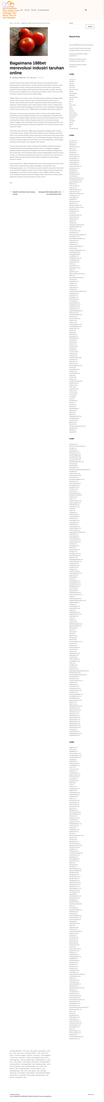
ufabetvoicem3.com (74, 890)
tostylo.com (72, 510)
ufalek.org (72, 596)
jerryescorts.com (73, 575)
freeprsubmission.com (75, 956)
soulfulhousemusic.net (75, 690)
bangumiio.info (73, 361)
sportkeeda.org (73, 645)
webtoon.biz (72, 547)
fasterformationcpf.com (75, 500)
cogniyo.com (72, 651)
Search (71, 23)
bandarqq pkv (40, 1075)
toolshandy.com (73, 295)
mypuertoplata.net (74, 164)
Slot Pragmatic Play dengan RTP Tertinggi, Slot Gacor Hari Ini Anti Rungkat (11, 13)
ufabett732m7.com (74, 950)
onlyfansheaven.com (74, 267)
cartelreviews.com (74, 825)
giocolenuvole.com (74, 800)
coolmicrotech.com (74, 993)
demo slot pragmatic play (35, 1057)
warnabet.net (72, 404)
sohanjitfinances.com (75, 688)
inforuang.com (73, 279)
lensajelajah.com (73, 780)
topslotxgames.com (74, 195)
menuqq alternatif (15, 1051)
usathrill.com (72, 978)
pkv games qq (14, 1075)
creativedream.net (74, 262)
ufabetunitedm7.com (74, 719)
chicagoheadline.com (75, 757)
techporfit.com (73, 152)
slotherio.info (72, 379)
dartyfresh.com (73, 790)
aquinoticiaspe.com (74, 530)
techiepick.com (73, 964)
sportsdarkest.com (74, 545)
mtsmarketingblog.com (75, 326)
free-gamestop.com (74, 485)
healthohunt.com (73, 911)
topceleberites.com (74, 878)
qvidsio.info (72, 375)
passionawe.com (73, 669)
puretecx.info (72, 344)
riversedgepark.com (74, 765)
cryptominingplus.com (75, 528)
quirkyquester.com (74, 678)
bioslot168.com (73, 1034)
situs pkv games (73, 128)
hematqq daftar (26, 1064)
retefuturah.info (73, 913)
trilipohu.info (72, 430)
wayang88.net (73, 894)
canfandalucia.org (74, 982)
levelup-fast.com (73, 864)
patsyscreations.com (74, 775)
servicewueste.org (74, 185)
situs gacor (72, 79)
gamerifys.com (73, 142)
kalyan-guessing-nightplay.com (77, 234)
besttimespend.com (74, 647)
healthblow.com (73, 242)
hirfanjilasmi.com (73, 655)
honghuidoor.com (74, 209)
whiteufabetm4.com (74, 898)
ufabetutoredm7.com (74, 725)
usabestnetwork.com (74, 493)
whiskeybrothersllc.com (75, 733)
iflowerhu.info (73, 424)
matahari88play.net (74, 538)
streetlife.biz (72, 396)
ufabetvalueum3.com (75, 884)
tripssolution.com (73, 841)
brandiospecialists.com (75, 215)
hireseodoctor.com (74, 861)
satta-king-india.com (74, 843)
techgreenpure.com (74, 821)
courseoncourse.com (75, 460)
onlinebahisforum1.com (75, 755)
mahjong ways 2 (40, 1060)
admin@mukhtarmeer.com (18, 77)
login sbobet (30, 1073)
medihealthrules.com (75, 976)
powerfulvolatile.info (74, 373)
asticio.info (72, 633)
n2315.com (72, 264)
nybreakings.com (73, 986)
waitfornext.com (73, 929)
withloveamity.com (74, 804)
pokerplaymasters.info (75, 458)
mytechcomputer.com (75, 1032)
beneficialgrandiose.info (75, 365)
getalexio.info (73, 639)
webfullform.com (73, 172)
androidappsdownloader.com (77, 238)
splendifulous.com (74, 874)
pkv (70, 103)
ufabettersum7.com (74, 711)
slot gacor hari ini (30, 1053)
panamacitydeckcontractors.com (78, 291)
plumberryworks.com (74, 672)
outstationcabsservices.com (76, 987)
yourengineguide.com (75, 984)
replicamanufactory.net (75, 870)
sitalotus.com (72, 620)
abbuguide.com (73, 810)
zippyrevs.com (73, 187)
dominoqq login (24, 1068)
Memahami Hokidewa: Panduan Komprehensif (78, 65)
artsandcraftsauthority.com (76, 1036)
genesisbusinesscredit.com (76, 277)
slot (11, 182)
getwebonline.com (74, 265)
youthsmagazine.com (75, 542)
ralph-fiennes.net (73, 271)
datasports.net (73, 569)
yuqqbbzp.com (73, 849)
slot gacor (36, 1055)
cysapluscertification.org (75, 381)
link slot (71, 99)
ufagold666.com (73, 958)
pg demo (71, 118)
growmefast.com (73, 590)
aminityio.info (72, 348)
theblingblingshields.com (76, 559)
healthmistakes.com (74, 612)
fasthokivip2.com (73, 524)
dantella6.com (73, 199)
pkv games (72, 120)
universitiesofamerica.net (76, 180)
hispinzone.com (73, 203)
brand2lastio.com (74, 256)
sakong (71, 91)
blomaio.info (72, 367)
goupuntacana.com (74, 763)
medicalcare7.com (74, 217)
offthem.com (72, 148)
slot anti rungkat (20, 1055)
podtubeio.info (73, 371)
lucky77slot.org (73, 588)
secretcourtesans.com (75, 753)
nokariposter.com (73, 232)
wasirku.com (72, 330)
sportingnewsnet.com (75, 553)
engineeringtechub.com (75, 573)
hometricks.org (73, 657)
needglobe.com (73, 665)
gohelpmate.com (73, 244)
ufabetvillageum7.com (75, 888)
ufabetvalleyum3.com (75, 727)
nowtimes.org (73, 391)
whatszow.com (73, 816)
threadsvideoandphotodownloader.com (79, 469)
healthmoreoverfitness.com (76, 193)
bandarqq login (41, 1064)
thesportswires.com (74, 549)
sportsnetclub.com (74, 514)
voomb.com (72, 579)
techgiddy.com (73, 471)
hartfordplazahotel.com (75, 416)
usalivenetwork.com (74, 473)
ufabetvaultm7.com (74, 886)
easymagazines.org (74, 653)
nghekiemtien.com (74, 328)
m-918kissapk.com (74, 418)
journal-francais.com (74, 318)
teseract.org (72, 947)
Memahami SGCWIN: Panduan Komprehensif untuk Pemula (77, 60)
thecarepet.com (73, 450)
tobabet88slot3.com (74, 698)
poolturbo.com (73, 334)
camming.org (72, 759)
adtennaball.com (73, 219)
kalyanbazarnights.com (75, 205)
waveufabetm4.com (74, 892)
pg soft (29, 1055)
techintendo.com (73, 819)
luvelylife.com (73, 283)
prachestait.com (73, 336)
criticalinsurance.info (74, 230)
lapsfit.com (72, 862)
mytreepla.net (73, 866)
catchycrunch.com (74, 769)
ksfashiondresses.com (75, 614)
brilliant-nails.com (74, 312)
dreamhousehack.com (75, 995)
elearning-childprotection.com (77, 250)
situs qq (71, 83)
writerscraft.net (73, 248)
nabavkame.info (73, 420)
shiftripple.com (73, 682)
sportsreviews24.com (75, 585)
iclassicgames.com (74, 520)
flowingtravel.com (74, 211)
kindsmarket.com (73, 281)
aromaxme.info (73, 355)
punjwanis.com (73, 444)
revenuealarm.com (74, 1027)
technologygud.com (74, 606)
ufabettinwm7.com (74, 713)
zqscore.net (72, 629)
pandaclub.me (73, 410)
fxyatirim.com (72, 808)
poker (70, 107)
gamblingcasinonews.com (76, 178)
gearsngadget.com (74, 859)
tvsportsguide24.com (74, 583)
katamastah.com (73, 628)
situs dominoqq (73, 97)
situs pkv (26, 1051)
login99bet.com (73, 751)
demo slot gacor (73, 114)
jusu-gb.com (72, 448)
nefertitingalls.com (74, 773)
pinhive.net (72, 402)
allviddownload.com (74, 174)
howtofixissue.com (74, 168)
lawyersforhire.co (73, 534)
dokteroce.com (73, 316)
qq (33, 1064)
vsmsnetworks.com (74, 146)
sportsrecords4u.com (75, 876)
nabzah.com (72, 221)
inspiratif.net (72, 144)
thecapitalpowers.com (75, 696)
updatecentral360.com (75, 626)
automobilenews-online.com (77, 999)
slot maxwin (18, 1062)
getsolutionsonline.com (75, 226)
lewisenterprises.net (74, 792)
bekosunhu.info (73, 363)
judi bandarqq (73, 93)
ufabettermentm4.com (75, 710)
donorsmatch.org (73, 389)
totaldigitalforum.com (74, 1003)
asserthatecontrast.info (75, 357)
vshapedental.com (74, 980)
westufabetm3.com (74, 731)
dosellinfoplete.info (74, 369)
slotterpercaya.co (73, 684)
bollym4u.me (72, 406)
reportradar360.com (74, 303)
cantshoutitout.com (74, 160)
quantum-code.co (74, 933)
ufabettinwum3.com (74, 715)
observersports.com (74, 526)
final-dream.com (73, 937)
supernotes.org (73, 622)
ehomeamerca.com (74, 818)
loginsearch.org (73, 385)
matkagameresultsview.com (76, 224)
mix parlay (21, 1073)
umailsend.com (73, 497)
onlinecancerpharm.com (75, 594)
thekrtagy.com (73, 989)
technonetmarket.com (75, 919)
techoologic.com (73, 972)
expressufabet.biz (74, 162)
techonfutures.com (74, 970)
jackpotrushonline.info (75, 475)
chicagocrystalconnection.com (77, 426)
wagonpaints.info (73, 927)
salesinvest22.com (74, 945)
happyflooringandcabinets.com (77, 600)
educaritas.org (73, 778)
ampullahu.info (73, 353)
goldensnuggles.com (75, 502)
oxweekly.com (73, 289)
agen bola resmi (73, 89)
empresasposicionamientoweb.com (78, 1007)
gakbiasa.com (73, 422)
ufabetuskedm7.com (74, 721)
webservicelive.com (74, 1038)
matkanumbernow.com (75, 189)
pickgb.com (72, 610)
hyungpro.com (73, 551)
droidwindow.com (74, 954)
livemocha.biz (73, 394)
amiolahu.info (73, 350)
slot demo (72, 81)
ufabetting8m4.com (74, 880)
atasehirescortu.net (74, 571)
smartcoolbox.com (74, 686)
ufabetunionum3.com (75, 882)
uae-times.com (73, 140)
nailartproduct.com (74, 829)
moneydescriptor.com (75, 540)
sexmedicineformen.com (75, 680)
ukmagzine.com (73, 489)
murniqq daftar (15, 1064)
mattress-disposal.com (75, 598)
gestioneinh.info (73, 941)
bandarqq (71, 85)
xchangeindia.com (74, 991)
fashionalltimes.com (74, 1001)
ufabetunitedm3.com (74, 717)
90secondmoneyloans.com (76, 835)
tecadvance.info (73, 346)
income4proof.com (74, 777)
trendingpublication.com (75, 706)
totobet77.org (72, 704)
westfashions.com (74, 293)
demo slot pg (72, 113)
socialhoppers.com (74, 260)
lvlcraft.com (72, 833)
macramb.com (73, 285)
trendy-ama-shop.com (75, 948)
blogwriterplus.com (74, 452)
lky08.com (72, 269)
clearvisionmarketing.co (75, 931)
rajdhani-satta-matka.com (76, 246)
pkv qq (71, 101)
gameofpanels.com (74, 236)
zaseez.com (72, 767)
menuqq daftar (44, 1062)
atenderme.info (73, 359)
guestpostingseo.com (75, 454)
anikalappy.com (73, 900)
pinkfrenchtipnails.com (75, 561)
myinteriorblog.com (74, 960)
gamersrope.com (73, 481)
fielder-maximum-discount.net (77, 273)
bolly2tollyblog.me (74, 408)
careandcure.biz (73, 649)
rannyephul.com (73, 301)
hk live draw (72, 105)
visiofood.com (73, 952)
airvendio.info (73, 340)
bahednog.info (73, 463)
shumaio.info (72, 377)
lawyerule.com (73, 322)
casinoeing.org (73, 392)
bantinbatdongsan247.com (76, 461)
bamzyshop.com (73, 966)
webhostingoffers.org (75, 814)
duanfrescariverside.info (75, 904)
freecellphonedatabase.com (76, 479)
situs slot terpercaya (27, 1060)
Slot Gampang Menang (43, 10)
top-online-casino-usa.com (76, 207)
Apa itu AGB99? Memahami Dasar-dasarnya (81, 45)
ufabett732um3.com (74, 923)
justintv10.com (73, 320)
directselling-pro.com (75, 1025)
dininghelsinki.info (74, 902)
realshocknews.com (74, 608)
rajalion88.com (73, 761)
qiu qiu (71, 109)
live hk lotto (72, 116)
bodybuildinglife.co (74, 602)
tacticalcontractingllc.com (76, 694)
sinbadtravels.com (74, 487)
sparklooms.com (73, 692)
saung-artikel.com (74, 522)
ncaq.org (71, 784)
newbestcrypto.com (74, 516)
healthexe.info (73, 342)
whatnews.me (73, 935)
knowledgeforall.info (74, 254)
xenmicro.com (73, 786)
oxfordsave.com (73, 518)
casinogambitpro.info (75, 456)
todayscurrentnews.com (75, 700)
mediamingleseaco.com (75, 324)
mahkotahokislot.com (75, 592)
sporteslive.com (73, 557)
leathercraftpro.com (74, 659)
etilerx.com (72, 905)
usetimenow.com (73, 240)
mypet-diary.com (73, 287)
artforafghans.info (74, 338)
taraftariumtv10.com (74, 307)
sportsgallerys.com (74, 565)
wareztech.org (73, 491)
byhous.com (72, 414)
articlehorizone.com (74, 847)
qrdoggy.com (72, 604)
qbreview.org (72, 183)
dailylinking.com (73, 796)
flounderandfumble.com (75, 909)
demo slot (72, 87)
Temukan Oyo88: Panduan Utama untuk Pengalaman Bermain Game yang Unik (80, 49)
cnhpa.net (72, 618)
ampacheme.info (73, 351)
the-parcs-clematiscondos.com (77, 446)
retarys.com (72, 499)
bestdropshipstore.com (75, 823)
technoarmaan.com (74, 1005)
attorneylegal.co (73, 577)
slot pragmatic (46, 1055)
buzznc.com (72, 1011)
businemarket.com (74, 536)
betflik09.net (72, 782)
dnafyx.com (72, 798)
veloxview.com (73, 729)
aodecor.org (72, 387)
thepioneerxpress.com (75, 166)
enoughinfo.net (73, 400)
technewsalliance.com (75, 917)
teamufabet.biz (73, 170)
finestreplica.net (73, 907)
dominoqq (72, 95)
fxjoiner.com (72, 1013)
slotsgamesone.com (74, 201)
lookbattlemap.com (74, 504)
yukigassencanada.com (75, 845)
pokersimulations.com (75, 868)
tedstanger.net (73, 921)
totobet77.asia (73, 702)
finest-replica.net (73, 939)
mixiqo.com (72, 663)
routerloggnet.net (73, 197)
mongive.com (73, 222)
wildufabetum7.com (74, 735)
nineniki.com (72, 213)
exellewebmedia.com (75, 483)
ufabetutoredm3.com (74, 723)
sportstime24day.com (75, 555)
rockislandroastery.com (75, 1023)
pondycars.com (73, 968)
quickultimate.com (74, 676)
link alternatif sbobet (43, 1073)
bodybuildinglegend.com (76, 310)
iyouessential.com (74, 802)
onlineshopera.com (74, 788)
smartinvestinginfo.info (75, 915)
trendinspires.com (74, 299)
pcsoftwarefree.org (74, 794)
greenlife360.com (74, 158)
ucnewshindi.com (74, 477)
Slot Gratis (33, 10)
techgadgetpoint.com (75, 581)
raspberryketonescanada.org (77, 974)
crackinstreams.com (74, 855)
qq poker (23, 1075)
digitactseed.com (73, 831)
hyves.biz (71, 398)
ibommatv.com (73, 150)
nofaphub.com (73, 771)
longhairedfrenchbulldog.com (77, 532)
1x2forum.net (72, 749)
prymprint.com (73, 643)
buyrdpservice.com (74, 506)
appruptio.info (73, 432)
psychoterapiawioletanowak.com (78, 674)
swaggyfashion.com (74, 305)
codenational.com (74, 1019)
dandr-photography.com (75, 314)
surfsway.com (73, 827)
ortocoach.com (73, 667)
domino (71, 122)
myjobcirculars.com (74, 191)
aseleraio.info (73, 631)
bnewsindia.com (73, 962)
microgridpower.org (74, 661)
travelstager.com (73, 297)
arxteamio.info (73, 637)
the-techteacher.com (74, 997)
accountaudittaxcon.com (75, 641)
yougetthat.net (73, 512)
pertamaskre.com (74, 467)
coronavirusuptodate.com (76, 853)
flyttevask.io (72, 412)
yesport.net (72, 508)
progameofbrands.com (75, 182)
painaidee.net (73, 543)
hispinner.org (72, 228)
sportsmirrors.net (73, 567)
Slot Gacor (27, 10)
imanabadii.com (73, 428)
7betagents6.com (74, 851)
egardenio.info (73, 635)
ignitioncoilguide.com (75, 1030)
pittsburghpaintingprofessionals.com (79, 670)
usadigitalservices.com (75, 258)
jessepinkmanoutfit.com (75, 495)
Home (21, 10)
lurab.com (72, 1029)
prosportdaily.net (73, 943)
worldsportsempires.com (75, 624)
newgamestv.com (74, 563)
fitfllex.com (72, 275)
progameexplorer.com (75, 1021)
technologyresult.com (75, 812)
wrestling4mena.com (74, 252)
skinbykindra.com (74, 1015)
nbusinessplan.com (74, 156)
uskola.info (72, 925)
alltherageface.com (74, 1017)
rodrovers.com (73, 839)
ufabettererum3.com (74, 708)
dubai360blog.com (74, 586)
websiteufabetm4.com (75, 896)
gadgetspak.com (73, 857)
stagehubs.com (73, 747)
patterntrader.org (73, 616)
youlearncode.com (74, 806)
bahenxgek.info (73, 465)
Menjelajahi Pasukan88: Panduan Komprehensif (78, 54)
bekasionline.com (74, 154)
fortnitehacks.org (73, 383)
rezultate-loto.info (74, 872)
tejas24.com (72, 332)
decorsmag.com (73, 176)
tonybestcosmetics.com (75, 1009)
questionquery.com (74, 308)
